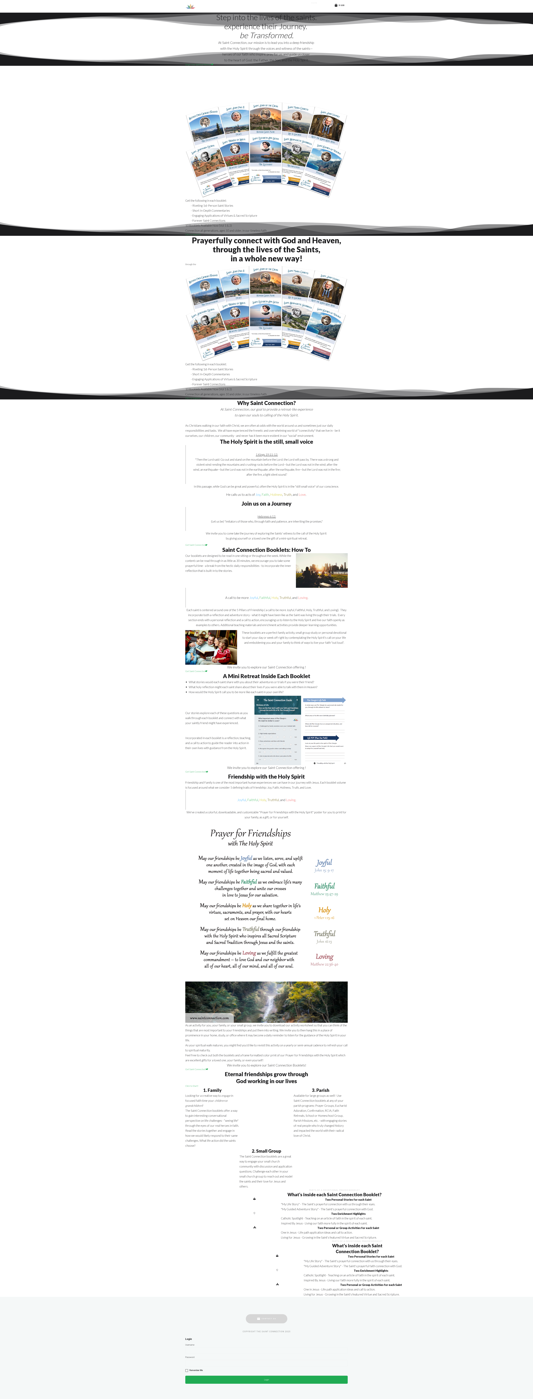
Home (314, 3)
